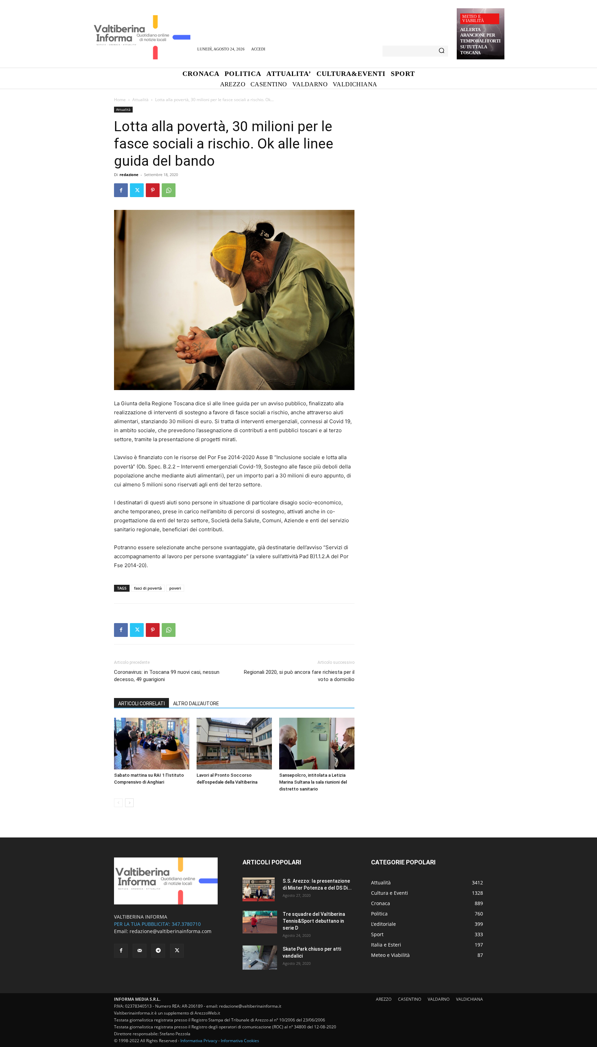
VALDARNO (438, 999)
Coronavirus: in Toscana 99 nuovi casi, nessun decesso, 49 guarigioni (166, 675)
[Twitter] (137, 190)
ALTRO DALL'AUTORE (196, 703)
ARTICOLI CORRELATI (141, 703)
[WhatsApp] (169, 190)
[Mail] (139, 951)
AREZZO (383, 999)
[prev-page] (118, 802)
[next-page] (129, 802)
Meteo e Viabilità (473, 18)
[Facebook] (121, 190)
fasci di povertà (148, 588)
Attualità (140, 100)
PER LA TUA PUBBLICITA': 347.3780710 (157, 924)
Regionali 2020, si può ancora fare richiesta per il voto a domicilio (299, 675)
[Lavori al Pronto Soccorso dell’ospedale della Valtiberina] (234, 743)
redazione (129, 174)
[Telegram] (158, 951)
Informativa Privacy (198, 1041)
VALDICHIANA (469, 999)
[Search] (441, 51)
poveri (175, 588)
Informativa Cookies (240, 1041)
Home (120, 100)
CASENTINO (409, 999)
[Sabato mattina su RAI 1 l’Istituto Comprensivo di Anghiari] (151, 743)
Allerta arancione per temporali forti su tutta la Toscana (480, 41)
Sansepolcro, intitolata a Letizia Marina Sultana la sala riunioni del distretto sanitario (313, 782)
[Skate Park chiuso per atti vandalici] (260, 958)
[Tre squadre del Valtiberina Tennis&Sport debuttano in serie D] (260, 922)
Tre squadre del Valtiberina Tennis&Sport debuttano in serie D (314, 921)
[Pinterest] (153, 190)
